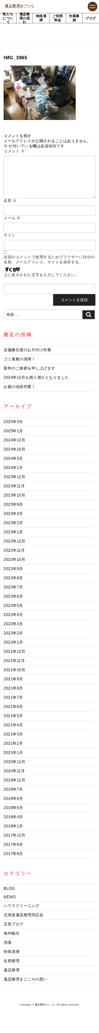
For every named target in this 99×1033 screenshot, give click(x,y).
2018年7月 (13, 789)
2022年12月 (14, 541)
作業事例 (74, 18)
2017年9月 (13, 844)
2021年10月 (14, 670)
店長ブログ (14, 924)
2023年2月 (13, 523)
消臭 (8, 942)
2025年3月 (13, 422)
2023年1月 (13, 532)
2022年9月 (13, 569)
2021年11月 (14, 661)
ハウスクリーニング (21, 906)
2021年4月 (13, 725)
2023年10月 (14, 495)
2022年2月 (13, 633)
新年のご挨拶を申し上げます (29, 368)
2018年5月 (13, 808)
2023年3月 (13, 514)
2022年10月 (14, 559)
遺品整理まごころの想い (25, 979)
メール (12, 218)
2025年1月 (13, 431)
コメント (14, 151)
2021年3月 (13, 734)
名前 (10, 201)
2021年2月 (13, 743)
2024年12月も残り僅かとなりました (36, 377)
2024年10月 (14, 449)
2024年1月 (13, 468)
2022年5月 (13, 605)
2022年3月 (13, 624)
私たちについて (8, 18)
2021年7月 (13, 697)
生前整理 (11, 961)
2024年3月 (13, 458)
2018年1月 (13, 826)
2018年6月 (13, 798)
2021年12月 (14, 651)
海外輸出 (11, 933)
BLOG (9, 888)
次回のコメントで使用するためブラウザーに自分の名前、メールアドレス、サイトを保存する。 (49, 259)
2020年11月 (14, 771)
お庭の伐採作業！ (19, 387)
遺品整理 (11, 970)
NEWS (10, 897)
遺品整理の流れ (24, 18)
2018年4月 (13, 817)
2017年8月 (13, 854)
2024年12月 (14, 440)
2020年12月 (14, 762)
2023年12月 (14, 477)
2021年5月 (13, 716)
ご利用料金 (57, 18)
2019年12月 (14, 780)
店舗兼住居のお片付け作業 (27, 350)
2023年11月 (14, 486)
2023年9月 (13, 504)
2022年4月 (13, 615)
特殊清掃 (41, 18)
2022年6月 (13, 596)
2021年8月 (13, 688)
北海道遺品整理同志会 (23, 915)
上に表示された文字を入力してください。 (41, 275)
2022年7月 (13, 587)
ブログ (91, 18)
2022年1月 (13, 642)
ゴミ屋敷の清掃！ (19, 359)
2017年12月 (14, 835)
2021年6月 (13, 707)
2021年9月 (13, 679)
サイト (10, 235)
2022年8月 (13, 578)
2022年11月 (14, 550)
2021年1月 (13, 753)
